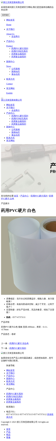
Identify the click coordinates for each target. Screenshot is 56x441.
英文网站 (10, 384)
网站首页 (10, 370)
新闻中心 (10, 378)
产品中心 (24, 196)
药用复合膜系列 (13, 399)
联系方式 (10, 381)
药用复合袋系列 (13, 402)
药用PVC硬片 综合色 (19, 343)
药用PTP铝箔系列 (14, 396)
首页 (16, 196)
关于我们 (10, 373)
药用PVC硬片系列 (39, 196)
